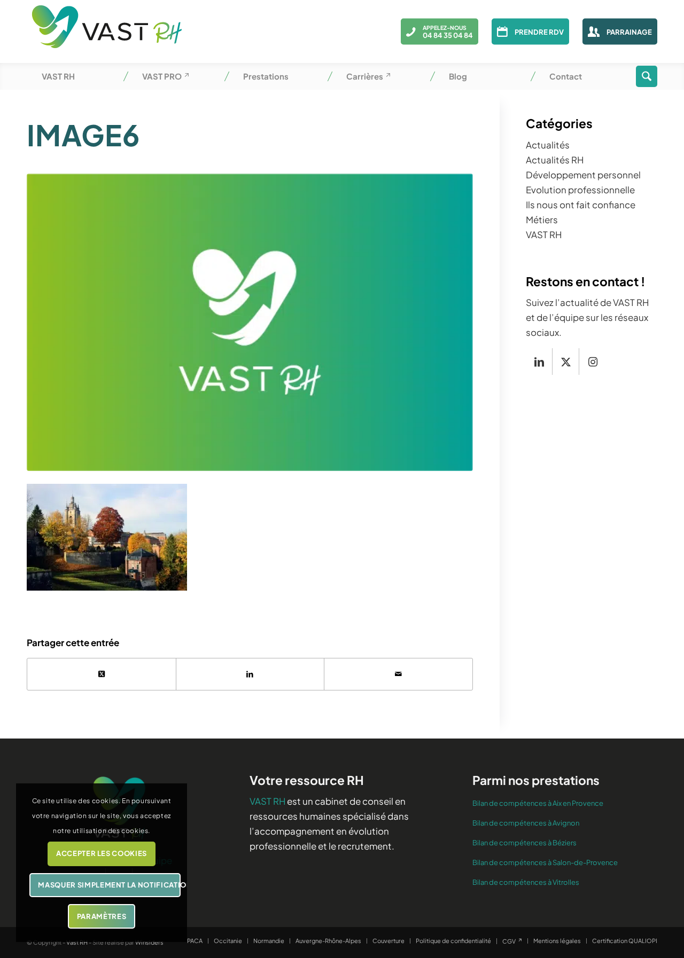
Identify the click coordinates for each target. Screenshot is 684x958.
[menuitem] (77, 76)
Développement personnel (583, 174)
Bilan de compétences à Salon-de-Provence (545, 862)
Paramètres (102, 916)
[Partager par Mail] (398, 674)
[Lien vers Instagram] (592, 361)
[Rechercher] (646, 76)
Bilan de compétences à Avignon (525, 823)
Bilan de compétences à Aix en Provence (537, 803)
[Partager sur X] (101, 674)
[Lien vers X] (566, 361)
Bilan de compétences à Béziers (524, 842)
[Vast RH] (107, 31)
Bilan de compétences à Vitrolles (525, 882)
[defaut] (250, 322)
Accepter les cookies (101, 853)
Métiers (542, 219)
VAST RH (544, 234)
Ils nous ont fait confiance (580, 204)
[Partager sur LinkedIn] (250, 674)
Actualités (548, 145)
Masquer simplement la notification (109, 885)
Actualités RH (555, 160)
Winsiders (149, 942)
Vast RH (77, 942)
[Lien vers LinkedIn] (539, 361)
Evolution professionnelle (580, 189)
